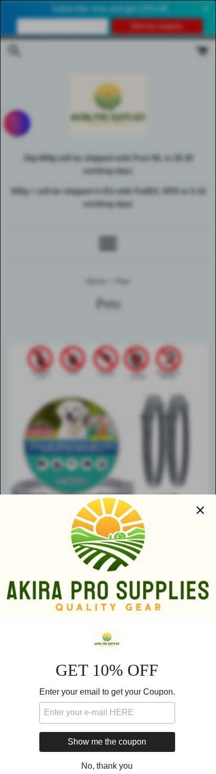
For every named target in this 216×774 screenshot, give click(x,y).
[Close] (200, 510)
